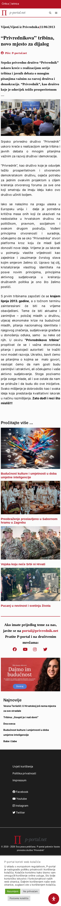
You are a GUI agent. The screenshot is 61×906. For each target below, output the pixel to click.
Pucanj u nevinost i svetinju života (25, 605)
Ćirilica (5, 3)
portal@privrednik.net (40, 631)
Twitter (20, 812)
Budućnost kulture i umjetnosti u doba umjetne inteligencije (29, 475)
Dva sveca (9, 723)
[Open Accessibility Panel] (53, 898)
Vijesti (5, 27)
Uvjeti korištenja (23, 766)
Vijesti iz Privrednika (24, 27)
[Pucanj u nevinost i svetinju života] (30, 598)
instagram (21, 805)
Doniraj (19, 686)
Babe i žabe (10, 741)
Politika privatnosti (24, 773)
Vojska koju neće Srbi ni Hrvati (23, 564)
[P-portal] (14, 13)
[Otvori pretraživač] (50, 13)
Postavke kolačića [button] (19, 898)
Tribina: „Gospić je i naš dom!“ (20, 717)
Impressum (19, 780)
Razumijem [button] (12, 891)
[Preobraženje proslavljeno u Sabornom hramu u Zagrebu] (30, 511)
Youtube (21, 798)
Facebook (21, 791)
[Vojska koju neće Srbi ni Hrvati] (30, 557)
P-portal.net (19, 53)
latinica (15, 3)
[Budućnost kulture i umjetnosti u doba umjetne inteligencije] (30, 466)
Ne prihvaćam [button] (30, 891)
